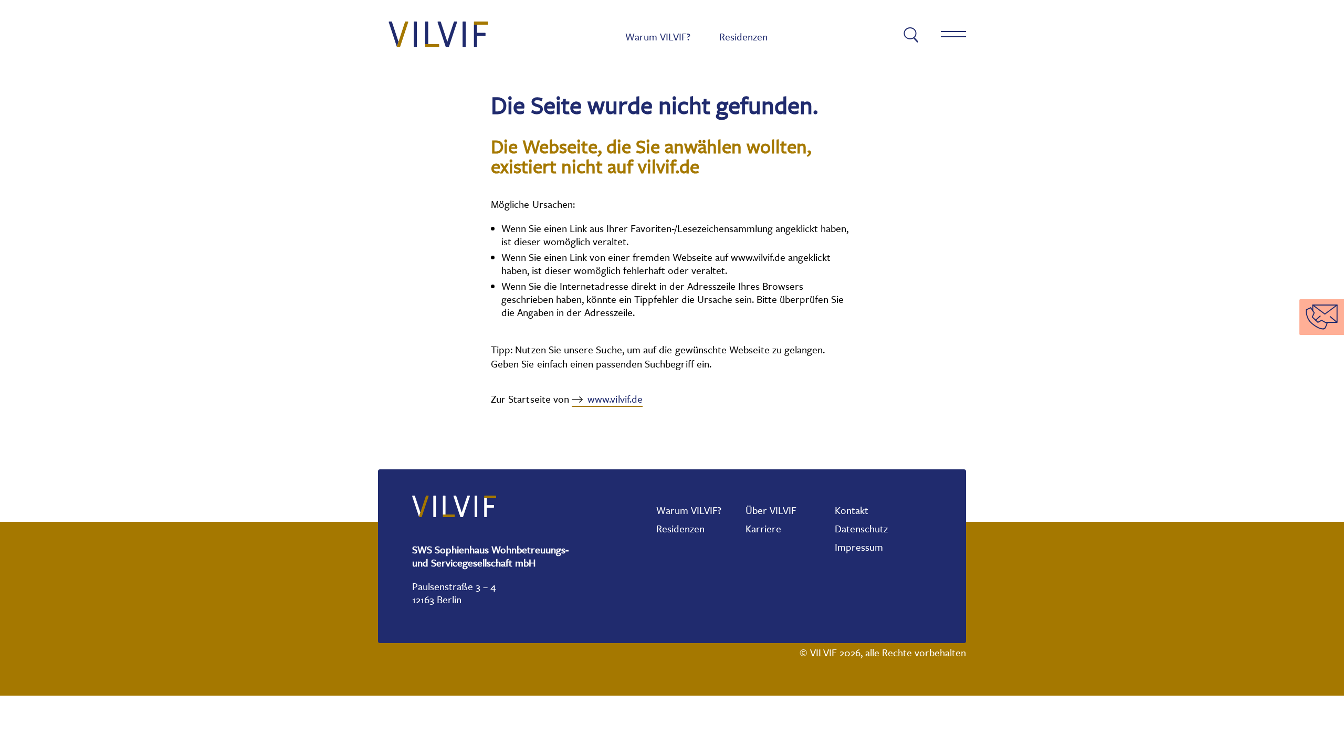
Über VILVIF (771, 510)
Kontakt (851, 510)
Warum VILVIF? (657, 37)
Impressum (936, 230)
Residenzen (743, 37)
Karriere (763, 529)
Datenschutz (861, 529)
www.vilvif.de (615, 399)
